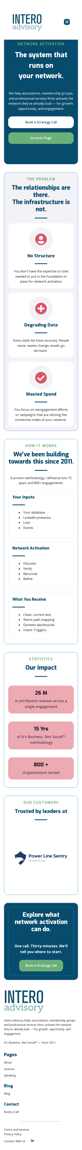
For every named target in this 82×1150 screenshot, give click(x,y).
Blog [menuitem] (7, 1093)
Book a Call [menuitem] (11, 1112)
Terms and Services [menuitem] (16, 1129)
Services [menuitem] (9, 1069)
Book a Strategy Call (41, 122)
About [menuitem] (8, 1062)
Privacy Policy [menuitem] (12, 1134)
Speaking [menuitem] (10, 1075)
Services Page (41, 138)
